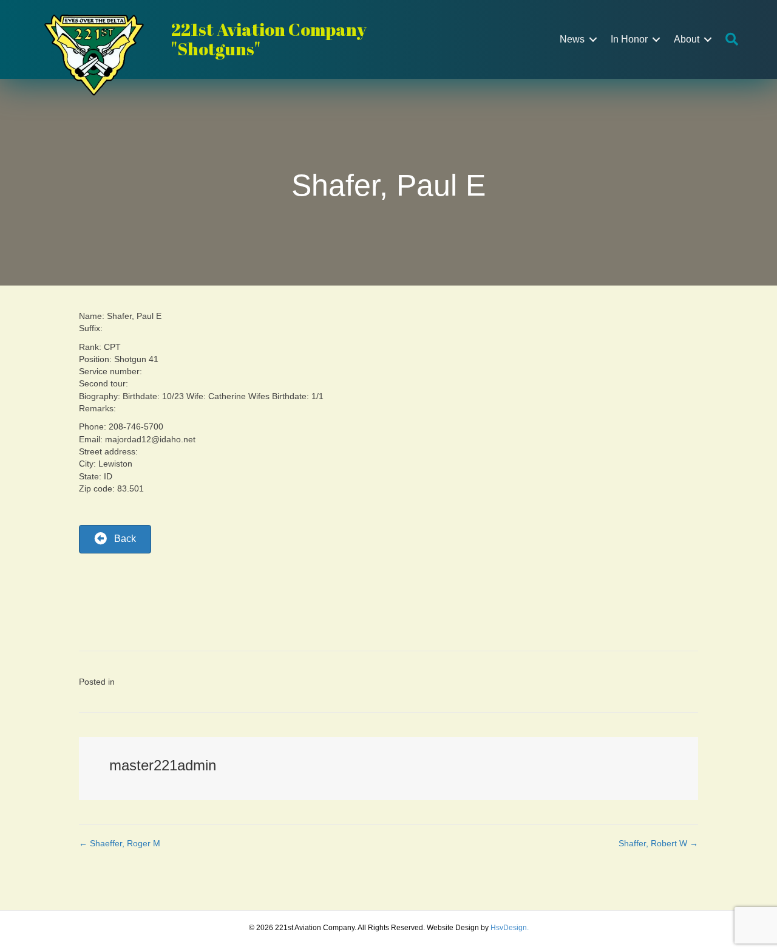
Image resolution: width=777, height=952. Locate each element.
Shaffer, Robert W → (658, 843)
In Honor (629, 39)
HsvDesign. (509, 927)
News (572, 39)
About (686, 39)
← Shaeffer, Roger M (119, 843)
